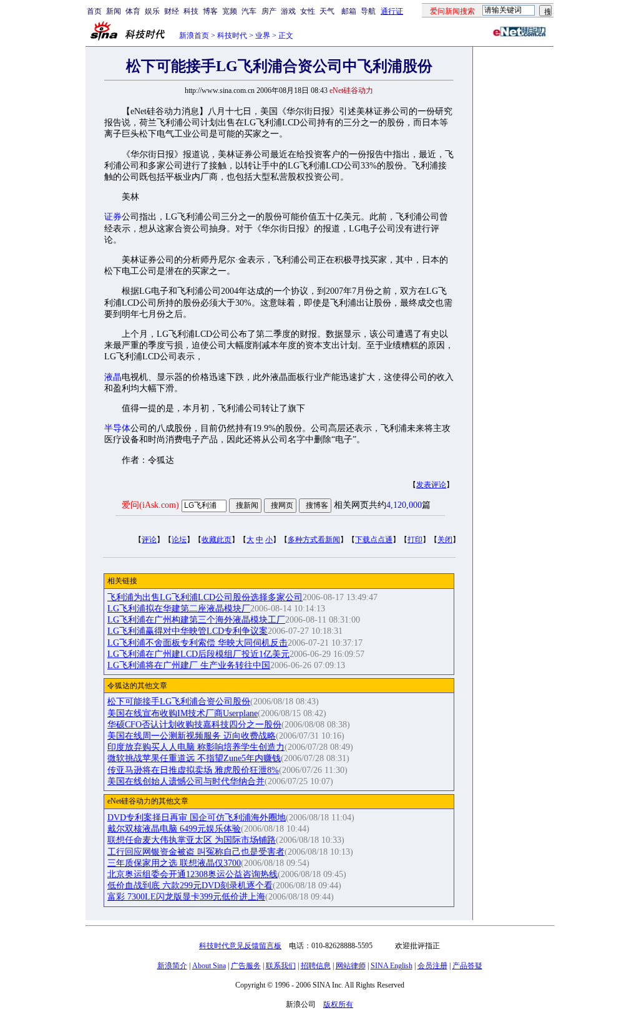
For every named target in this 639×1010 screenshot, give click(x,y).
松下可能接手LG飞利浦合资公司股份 (178, 701)
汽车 (248, 11)
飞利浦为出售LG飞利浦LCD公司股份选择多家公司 (205, 597)
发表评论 (431, 484)
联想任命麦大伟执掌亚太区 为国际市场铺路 (191, 840)
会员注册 (432, 965)
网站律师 (351, 965)
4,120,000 (404, 505)
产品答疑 (467, 965)
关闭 (444, 539)
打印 (414, 539)
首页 (94, 11)
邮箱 (348, 11)
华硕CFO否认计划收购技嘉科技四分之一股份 (194, 724)
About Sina (209, 965)
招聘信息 (316, 965)
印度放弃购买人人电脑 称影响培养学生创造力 (196, 747)
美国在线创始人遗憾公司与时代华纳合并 (186, 781)
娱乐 (152, 11)
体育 (132, 11)
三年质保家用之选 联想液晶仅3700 (174, 863)
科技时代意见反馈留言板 (240, 945)
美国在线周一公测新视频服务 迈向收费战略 (191, 736)
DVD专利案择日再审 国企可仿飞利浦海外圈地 (196, 817)
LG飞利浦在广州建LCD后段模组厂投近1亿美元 (198, 654)
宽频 (229, 11)
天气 (327, 11)
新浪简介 (172, 965)
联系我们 (281, 965)
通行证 (392, 11)
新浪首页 (194, 35)
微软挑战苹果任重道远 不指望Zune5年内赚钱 (194, 758)
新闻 (113, 11)
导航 (368, 11)
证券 (113, 216)
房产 (268, 11)
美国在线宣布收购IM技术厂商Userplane (182, 713)
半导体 (117, 428)
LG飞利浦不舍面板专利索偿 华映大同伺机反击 (197, 643)
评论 (149, 539)
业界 (262, 35)
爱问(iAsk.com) (150, 505)
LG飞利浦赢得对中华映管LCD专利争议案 (187, 631)
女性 (307, 11)
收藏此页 (217, 539)
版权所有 (338, 1004)
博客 (210, 11)
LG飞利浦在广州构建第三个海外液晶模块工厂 (196, 619)
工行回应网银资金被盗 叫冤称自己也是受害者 (196, 852)
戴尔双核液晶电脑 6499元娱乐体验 (174, 828)
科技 (190, 11)
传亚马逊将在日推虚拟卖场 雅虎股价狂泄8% (193, 770)
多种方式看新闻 (314, 539)
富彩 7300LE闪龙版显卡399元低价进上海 (186, 896)
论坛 (179, 539)
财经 (171, 11)
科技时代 (232, 35)
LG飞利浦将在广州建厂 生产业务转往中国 (188, 665)
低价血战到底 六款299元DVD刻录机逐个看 (190, 885)
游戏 (288, 11)
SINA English (391, 965)
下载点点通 (374, 539)
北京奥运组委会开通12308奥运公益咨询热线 (192, 874)
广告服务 (246, 965)
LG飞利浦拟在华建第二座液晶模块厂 (178, 608)
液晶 (113, 377)
